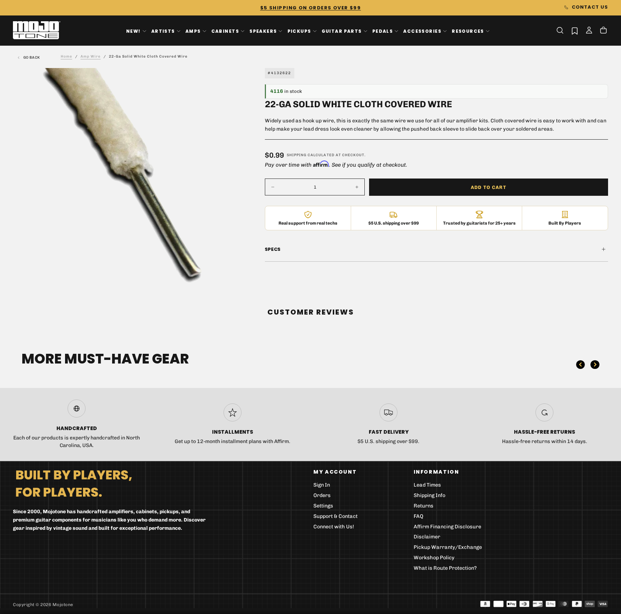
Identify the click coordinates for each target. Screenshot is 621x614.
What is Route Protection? (445, 568)
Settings (323, 506)
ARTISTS (163, 31)
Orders (322, 495)
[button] (560, 30)
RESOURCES (468, 31)
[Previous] (580, 364)
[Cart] (603, 31)
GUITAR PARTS (342, 31)
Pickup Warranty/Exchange (448, 547)
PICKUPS (299, 31)
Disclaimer (427, 537)
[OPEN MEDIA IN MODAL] (218, 273)
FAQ (418, 516)
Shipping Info (429, 495)
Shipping (297, 155)
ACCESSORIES (422, 31)
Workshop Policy (434, 558)
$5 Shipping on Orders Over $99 (310, 7)
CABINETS (225, 31)
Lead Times (427, 485)
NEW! (133, 31)
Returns (423, 506)
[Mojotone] (73, 483)
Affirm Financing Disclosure (447, 527)
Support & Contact (335, 516)
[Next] (594, 364)
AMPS (193, 31)
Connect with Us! (333, 527)
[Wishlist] (574, 30)
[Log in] (589, 31)
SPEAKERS (263, 31)
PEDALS (382, 31)
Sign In (321, 485)
